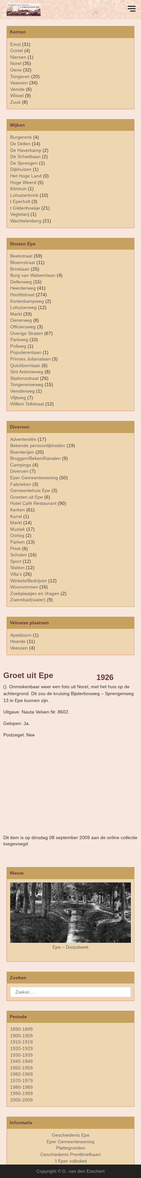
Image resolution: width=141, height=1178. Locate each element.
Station (17, 567)
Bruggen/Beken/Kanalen (35, 458)
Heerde (18, 641)
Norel (15, 63)
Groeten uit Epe (26, 497)
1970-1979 (21, 1080)
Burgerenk (21, 137)
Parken (17, 542)
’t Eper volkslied (70, 1161)
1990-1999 (21, 1093)
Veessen (19, 648)
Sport (15, 561)
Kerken (17, 509)
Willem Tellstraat (27, 403)
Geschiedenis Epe (71, 1135)
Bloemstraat (22, 262)
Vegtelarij (19, 214)
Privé (15, 548)
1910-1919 (21, 1041)
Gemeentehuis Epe (30, 490)
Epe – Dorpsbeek (70, 947)
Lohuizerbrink (24, 195)
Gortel (16, 50)
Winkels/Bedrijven (28, 580)
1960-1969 (21, 1074)
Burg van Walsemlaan (32, 275)
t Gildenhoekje (25, 208)
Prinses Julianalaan (30, 359)
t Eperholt (20, 201)
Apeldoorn (20, 635)
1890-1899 (21, 1029)
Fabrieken (20, 484)
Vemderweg (22, 391)
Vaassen (19, 82)
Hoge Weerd (23, 182)
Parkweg (19, 339)
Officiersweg (23, 326)
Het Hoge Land (26, 175)
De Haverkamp (25, 150)
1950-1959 (21, 1067)
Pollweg (18, 346)
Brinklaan (20, 269)
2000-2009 (21, 1100)
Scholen (18, 554)
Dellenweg (21, 281)
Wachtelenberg (25, 220)
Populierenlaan (25, 352)
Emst (15, 44)
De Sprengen (24, 163)
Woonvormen (24, 586)
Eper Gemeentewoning (34, 477)
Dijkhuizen (20, 169)
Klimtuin (18, 188)
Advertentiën (23, 439)
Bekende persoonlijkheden (37, 445)
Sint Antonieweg (26, 371)
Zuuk (15, 102)
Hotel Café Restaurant (33, 503)
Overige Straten (26, 333)
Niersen (18, 57)
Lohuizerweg (23, 307)
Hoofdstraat (22, 294)
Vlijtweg (18, 397)
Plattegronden (70, 1147)
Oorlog (17, 535)
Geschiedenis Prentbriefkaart (70, 1154)
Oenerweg (21, 320)
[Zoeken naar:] (70, 992)
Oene (16, 69)
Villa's (16, 574)
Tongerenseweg (26, 384)
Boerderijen (22, 452)
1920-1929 (21, 1048)
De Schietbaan (25, 156)
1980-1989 (21, 1087)
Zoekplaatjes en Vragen (34, 593)
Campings (20, 464)
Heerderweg (23, 288)
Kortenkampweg (27, 301)
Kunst (16, 516)
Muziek (17, 529)
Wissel (17, 95)
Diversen (19, 471)
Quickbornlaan (25, 365)
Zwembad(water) (28, 599)
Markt (16, 522)
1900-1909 (21, 1035)
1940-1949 (21, 1061)
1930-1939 (21, 1055)
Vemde (17, 89)
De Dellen (20, 143)
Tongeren (20, 76)
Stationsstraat (24, 378)
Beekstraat (21, 255)
